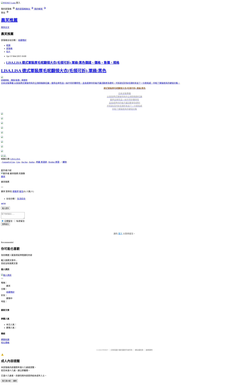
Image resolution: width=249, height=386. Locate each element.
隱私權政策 (139, 350)
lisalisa (31, 162)
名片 (8, 52)
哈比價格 (5, 343)
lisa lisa (24, 162)
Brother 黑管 (54, 162)
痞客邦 (15, 191)
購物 (65, 162)
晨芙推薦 (9, 20)
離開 (15, 381)
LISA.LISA (15, 159)
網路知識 (5, 339)
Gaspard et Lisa (8, 162)
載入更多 (5, 208)
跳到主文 (5, 27)
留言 (21, 191)
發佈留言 (5, 224)
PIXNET (105, 350)
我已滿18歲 (6, 381)
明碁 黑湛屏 (41, 162)
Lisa (18, 162)
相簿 (8, 45)
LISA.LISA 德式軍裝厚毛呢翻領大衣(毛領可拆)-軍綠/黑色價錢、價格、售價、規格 (62, 62)
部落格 (9, 48)
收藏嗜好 (22, 40)
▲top (3, 203)
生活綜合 (21, 199)
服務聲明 (149, 350)
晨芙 (3, 177)
